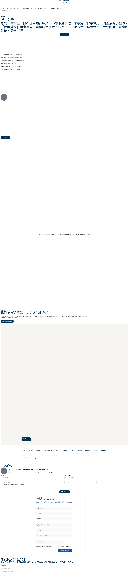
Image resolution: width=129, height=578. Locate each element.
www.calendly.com (50, 472)
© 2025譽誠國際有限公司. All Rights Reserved (32, 458)
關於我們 (31, 450)
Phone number (67, 475)
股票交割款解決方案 (48, 450)
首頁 (24, 450)
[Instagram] (106, 457)
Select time (99, 479)
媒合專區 (57, 450)
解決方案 (38, 450)
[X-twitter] (97, 457)
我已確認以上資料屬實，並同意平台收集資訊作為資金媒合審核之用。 (54, 546)
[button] (5, 137)
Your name (3, 475)
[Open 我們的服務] (20, 8)
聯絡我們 (80, 450)
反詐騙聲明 (87, 450)
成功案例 (72, 450)
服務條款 (95, 450)
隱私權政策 (103, 450)
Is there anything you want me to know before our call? (13, 484)
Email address (4, 479)
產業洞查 (65, 450)
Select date (67, 479)
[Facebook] (101, 457)
